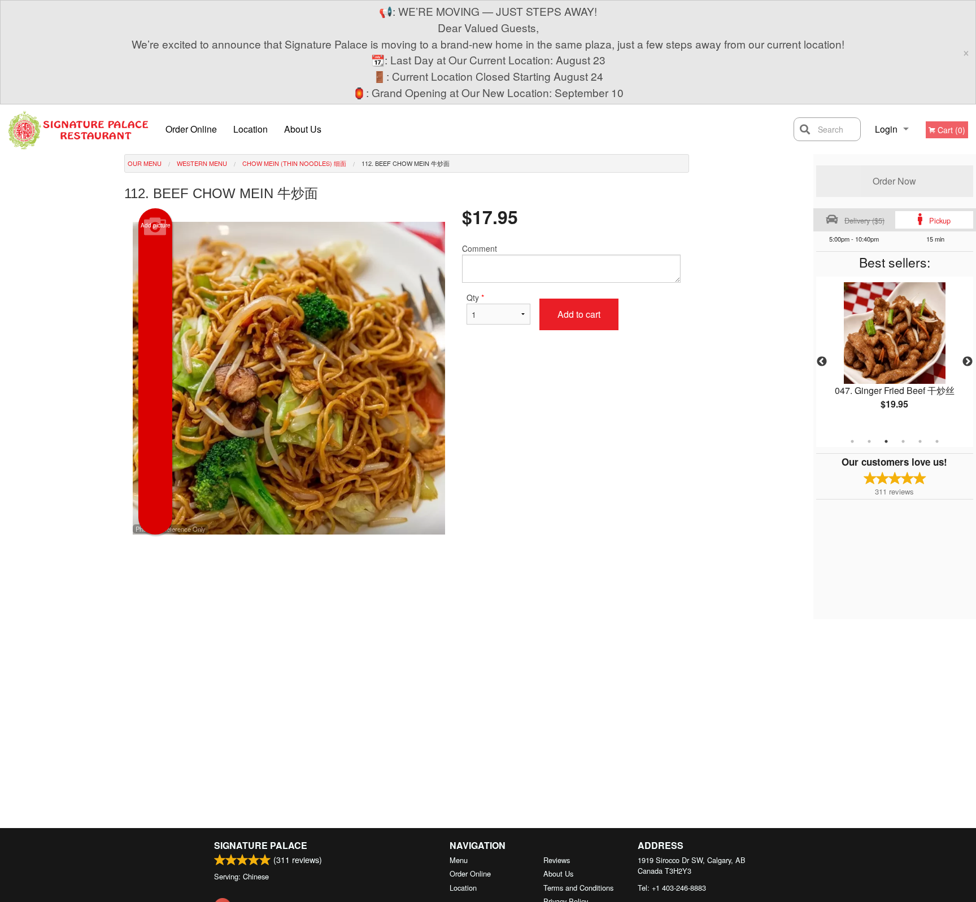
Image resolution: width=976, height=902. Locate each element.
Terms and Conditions (578, 887)
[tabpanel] (894, 355)
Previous (821, 361)
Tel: (672, 887)
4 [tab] (903, 441)
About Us (302, 128)
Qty (475, 297)
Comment (479, 248)
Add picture (156, 225)
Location (250, 128)
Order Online (191, 128)
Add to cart (578, 314)
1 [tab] (852, 441)
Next (967, 361)
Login (886, 128)
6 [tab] (937, 441)
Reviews (556, 860)
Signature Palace (260, 845)
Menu (459, 860)
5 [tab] (920, 441)
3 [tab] (886, 441)
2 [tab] (869, 441)
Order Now (894, 180)
